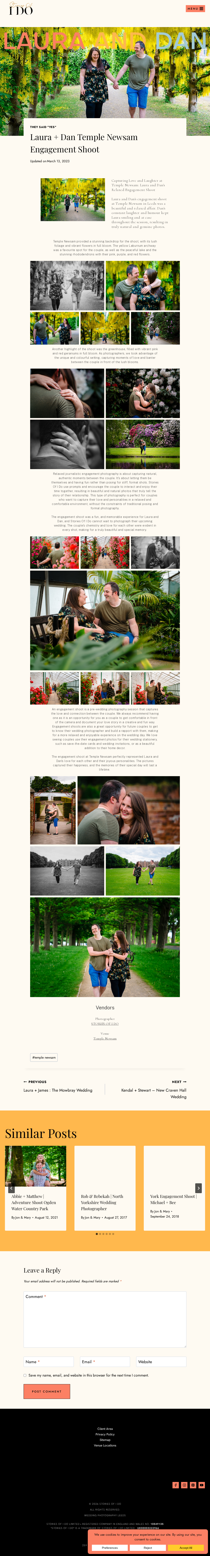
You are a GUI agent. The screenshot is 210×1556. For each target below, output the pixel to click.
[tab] (97, 1234)
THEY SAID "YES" (43, 127)
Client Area (105, 1429)
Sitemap (105, 1440)
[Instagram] (184, 1485)
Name (33, 1362)
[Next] (198, 1188)
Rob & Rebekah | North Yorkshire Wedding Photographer (102, 1202)
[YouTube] (201, 1485)
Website (145, 1362)
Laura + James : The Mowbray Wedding (58, 1086)
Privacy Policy (105, 1434)
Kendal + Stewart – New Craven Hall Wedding (153, 1090)
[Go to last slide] (11, 1188)
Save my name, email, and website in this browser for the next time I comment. (89, 1375)
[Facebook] (175, 1485)
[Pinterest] (193, 1485)
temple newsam (44, 1057)
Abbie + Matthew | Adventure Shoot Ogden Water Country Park (33, 1202)
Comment (36, 1297)
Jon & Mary (23, 1217)
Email (88, 1362)
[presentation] (35, 1166)
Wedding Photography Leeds (105, 1515)
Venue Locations (105, 1445)
